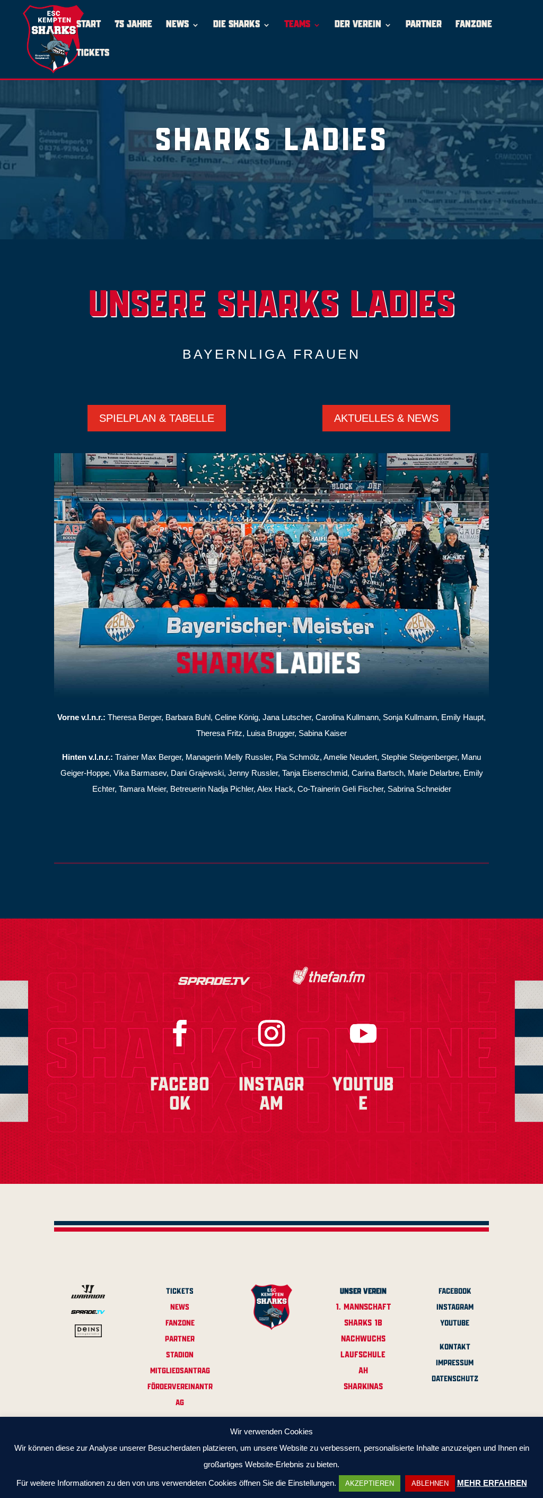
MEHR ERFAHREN (492, 1482)
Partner (180, 1339)
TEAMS (297, 25)
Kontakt (455, 1347)
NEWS (177, 25)
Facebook (455, 1291)
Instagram (455, 1307)
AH (363, 1371)
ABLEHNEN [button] (430, 1483)
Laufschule (363, 1355)
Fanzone (180, 1323)
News (179, 1307)
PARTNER (424, 25)
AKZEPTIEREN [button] (369, 1483)
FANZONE (474, 25)
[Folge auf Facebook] (179, 1033)
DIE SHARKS (236, 25)
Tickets (180, 1291)
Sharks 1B (363, 1323)
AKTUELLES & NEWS (386, 418)
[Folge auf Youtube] (363, 1033)
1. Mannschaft (363, 1307)
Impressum (455, 1363)
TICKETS (92, 54)
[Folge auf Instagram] (271, 1033)
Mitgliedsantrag (180, 1371)
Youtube (454, 1323)
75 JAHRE (133, 25)
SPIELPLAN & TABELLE (156, 418)
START (88, 25)
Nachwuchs (363, 1339)
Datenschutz (455, 1379)
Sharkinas (363, 1387)
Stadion (180, 1355)
